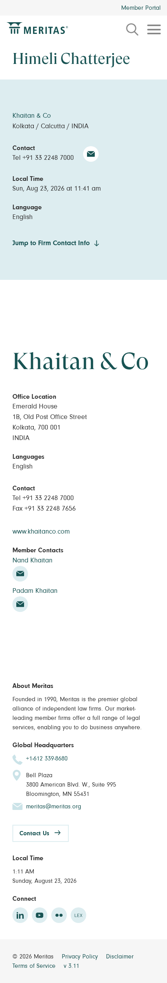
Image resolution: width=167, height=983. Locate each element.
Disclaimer (120, 956)
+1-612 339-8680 (47, 758)
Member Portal (141, 8)
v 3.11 (71, 966)
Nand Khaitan (32, 560)
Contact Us (34, 833)
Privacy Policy (81, 956)
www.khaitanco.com (41, 531)
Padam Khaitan (34, 590)
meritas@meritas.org (53, 806)
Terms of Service (34, 966)
